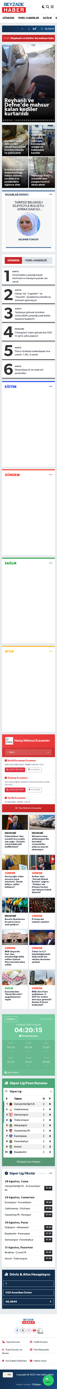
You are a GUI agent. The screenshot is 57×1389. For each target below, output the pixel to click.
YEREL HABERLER (28, 18)
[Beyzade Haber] (14, 7)
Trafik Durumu (41, 1342)
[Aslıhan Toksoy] (28, 224)
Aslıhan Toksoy (28, 239)
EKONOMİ (19, 329)
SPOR (9, 651)
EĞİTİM (10, 386)
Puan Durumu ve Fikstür (12, 1351)
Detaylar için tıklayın (28, 1161)
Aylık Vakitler (13, 1072)
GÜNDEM (8, 18)
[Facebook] (17, 1330)
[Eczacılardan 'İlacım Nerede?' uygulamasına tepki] (15, 977)
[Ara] (47, 7)
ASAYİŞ (15, 271)
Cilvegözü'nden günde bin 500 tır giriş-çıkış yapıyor (33, 334)
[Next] (40, 1330)
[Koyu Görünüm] (43, 7)
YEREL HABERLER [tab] (36, 260)
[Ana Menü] (52, 7)
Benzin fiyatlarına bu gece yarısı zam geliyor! (15, 922)
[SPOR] (50, 651)
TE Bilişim (36, 1384)
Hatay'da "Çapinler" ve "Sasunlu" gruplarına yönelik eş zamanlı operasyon (33, 297)
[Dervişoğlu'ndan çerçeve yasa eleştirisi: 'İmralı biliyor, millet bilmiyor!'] (15, 862)
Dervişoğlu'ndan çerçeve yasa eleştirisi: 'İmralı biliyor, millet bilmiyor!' (14, 881)
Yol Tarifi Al (35, 770)
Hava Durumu (13, 1342)
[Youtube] (34, 1330)
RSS (9, 1374)
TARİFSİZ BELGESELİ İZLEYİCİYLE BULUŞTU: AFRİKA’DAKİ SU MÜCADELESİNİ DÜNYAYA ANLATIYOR (28, 206)
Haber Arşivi (40, 1361)
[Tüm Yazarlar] (50, 194)
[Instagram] (28, 1330)
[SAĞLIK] (50, 563)
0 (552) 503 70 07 (16, 790)
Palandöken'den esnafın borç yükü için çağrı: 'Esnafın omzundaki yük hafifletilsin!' (15, 841)
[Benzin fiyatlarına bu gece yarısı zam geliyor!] (15, 905)
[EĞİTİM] (50, 386)
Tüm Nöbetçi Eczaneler (29, 808)
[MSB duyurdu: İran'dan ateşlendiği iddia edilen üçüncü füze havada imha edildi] (15, 937)
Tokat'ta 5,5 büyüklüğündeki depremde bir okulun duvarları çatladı (41, 956)
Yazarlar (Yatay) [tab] (16, 194)
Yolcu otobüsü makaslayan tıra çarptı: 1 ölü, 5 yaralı (32, 353)
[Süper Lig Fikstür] (50, 1173)
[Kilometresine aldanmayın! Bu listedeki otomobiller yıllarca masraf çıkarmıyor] (42, 822)
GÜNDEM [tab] (13, 260)
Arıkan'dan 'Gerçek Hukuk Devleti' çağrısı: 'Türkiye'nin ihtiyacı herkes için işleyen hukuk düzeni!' (41, 884)
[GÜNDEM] (50, 475)
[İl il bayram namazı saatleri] (42, 905)
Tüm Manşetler (41, 1350)
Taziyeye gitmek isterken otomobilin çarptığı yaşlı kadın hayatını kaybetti (32, 315)
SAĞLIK (47, 18)
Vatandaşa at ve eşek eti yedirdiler (29, 371)
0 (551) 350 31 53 (16, 770)
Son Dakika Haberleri (16, 1361)
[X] (22, 1330)
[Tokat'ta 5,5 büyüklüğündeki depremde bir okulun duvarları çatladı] (42, 937)
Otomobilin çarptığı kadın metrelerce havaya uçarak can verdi (30, 278)
